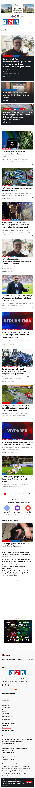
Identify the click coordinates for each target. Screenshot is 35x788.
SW (7, 76)
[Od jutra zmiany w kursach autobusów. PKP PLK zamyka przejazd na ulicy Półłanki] (17, 358)
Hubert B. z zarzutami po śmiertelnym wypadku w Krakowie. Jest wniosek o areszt (17, 261)
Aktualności (8, 56)
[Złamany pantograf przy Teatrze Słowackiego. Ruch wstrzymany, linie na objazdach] (17, 321)
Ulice (22, 109)
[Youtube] (15, 16)
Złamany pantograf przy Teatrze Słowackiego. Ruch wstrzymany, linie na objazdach (15, 334)
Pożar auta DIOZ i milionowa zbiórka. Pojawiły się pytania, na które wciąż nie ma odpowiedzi (15, 225)
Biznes (20, 659)
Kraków (16, 56)
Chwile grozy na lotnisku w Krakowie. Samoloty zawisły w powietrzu (14, 154)
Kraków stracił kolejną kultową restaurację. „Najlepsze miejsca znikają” (16, 95)
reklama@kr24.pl (8, 752)
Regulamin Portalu (8, 723)
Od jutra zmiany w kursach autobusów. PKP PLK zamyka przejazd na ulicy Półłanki (14, 371)
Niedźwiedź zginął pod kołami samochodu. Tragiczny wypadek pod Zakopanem (15, 566)
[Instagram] (18, 16)
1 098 (24, 494)
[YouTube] (5, 685)
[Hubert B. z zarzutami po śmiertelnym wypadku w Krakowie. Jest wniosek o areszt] (17, 248)
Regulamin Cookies (8, 730)
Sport (4, 292)
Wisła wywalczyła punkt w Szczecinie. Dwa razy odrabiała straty (15, 479)
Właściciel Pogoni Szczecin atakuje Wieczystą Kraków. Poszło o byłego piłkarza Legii (17, 298)
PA (6, 122)
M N (7, 100)
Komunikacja (16, 329)
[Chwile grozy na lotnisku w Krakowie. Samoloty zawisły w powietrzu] (17, 140)
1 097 (19, 494)
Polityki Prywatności (13, 781)
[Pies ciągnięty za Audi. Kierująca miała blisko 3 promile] (17, 532)
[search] (24, 22)
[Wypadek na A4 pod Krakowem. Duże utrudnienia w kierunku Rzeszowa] (17, 431)
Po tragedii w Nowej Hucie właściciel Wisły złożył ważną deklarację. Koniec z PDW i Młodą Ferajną (16, 573)
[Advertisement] (17, 599)
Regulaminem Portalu (9, 783)
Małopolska (15, 219)
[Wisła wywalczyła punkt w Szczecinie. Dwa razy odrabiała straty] (17, 465)
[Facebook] (12, 16)
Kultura (13, 89)
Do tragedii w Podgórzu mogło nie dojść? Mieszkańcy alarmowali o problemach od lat (16, 408)
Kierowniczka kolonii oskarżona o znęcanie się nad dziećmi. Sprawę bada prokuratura (16, 554)
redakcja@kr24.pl (8, 744)
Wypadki (20, 439)
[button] (30, 22)
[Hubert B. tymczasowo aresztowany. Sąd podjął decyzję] (17, 177)
